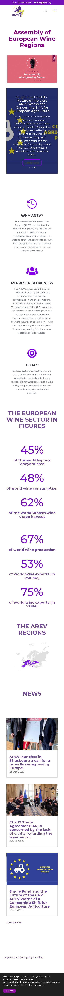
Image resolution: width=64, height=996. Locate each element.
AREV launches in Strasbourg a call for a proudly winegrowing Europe (29, 762)
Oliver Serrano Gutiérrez (29, 116)
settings (38, 985)
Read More (32, 162)
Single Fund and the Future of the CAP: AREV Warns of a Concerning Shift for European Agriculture (32, 104)
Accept (9, 991)
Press (27, 120)
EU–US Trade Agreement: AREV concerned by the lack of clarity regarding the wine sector (30, 829)
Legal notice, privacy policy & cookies (24, 957)
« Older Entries (14, 922)
